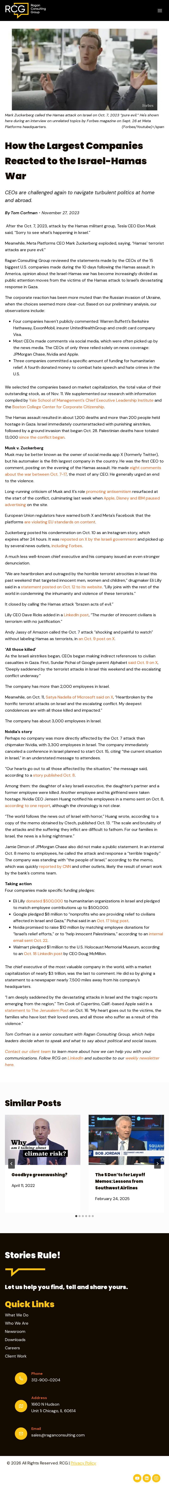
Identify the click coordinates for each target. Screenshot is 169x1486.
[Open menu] (159, 10)
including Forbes (67, 545)
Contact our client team (28, 1051)
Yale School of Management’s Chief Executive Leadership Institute (91, 400)
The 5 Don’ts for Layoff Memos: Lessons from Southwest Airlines (120, 1181)
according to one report (27, 805)
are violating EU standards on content (59, 522)
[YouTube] (137, 1478)
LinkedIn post (76, 615)
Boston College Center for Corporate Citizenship (58, 406)
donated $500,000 (44, 901)
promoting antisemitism (108, 491)
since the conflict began (42, 437)
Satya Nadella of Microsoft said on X (79, 697)
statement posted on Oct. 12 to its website (61, 587)
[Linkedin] (147, 1478)
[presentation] (42, 1140)
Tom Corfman (24, 212)
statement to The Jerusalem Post (37, 1010)
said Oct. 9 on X (143, 662)
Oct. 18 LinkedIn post (43, 953)
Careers (12, 1348)
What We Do (16, 1315)
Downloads (15, 1339)
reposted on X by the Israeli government (98, 539)
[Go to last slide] (11, 1164)
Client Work (16, 1356)
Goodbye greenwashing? (39, 1175)
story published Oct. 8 (54, 775)
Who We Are (16, 1323)
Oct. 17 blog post (112, 920)
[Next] (157, 1164)
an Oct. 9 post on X (97, 638)
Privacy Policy (83, 1463)
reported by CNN (55, 866)
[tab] (76, 1216)
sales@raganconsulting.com (58, 1435)
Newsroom (15, 1331)
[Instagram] (156, 1478)
